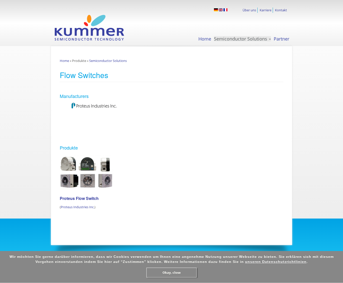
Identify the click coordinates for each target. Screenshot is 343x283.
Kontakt (281, 10)
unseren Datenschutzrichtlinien (276, 262)
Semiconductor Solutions (241, 38)
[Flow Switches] (216, 9)
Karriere (265, 10)
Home (204, 38)
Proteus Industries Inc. (77, 207)
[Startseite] (94, 28)
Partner (281, 38)
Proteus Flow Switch (79, 198)
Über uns (249, 10)
